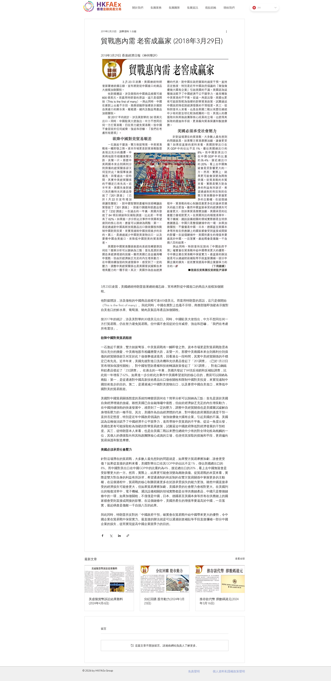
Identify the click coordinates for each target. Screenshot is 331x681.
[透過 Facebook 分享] (102, 535)
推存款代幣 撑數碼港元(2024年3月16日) (219, 601)
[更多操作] (226, 31)
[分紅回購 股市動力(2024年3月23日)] (164, 579)
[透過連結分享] (127, 535)
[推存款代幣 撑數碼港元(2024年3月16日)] (220, 579)
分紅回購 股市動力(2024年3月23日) (164, 601)
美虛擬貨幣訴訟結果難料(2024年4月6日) (106, 601)
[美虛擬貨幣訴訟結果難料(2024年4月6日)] (109, 579)
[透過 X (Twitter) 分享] (111, 535)
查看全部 (240, 558)
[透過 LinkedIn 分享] (119, 535)
